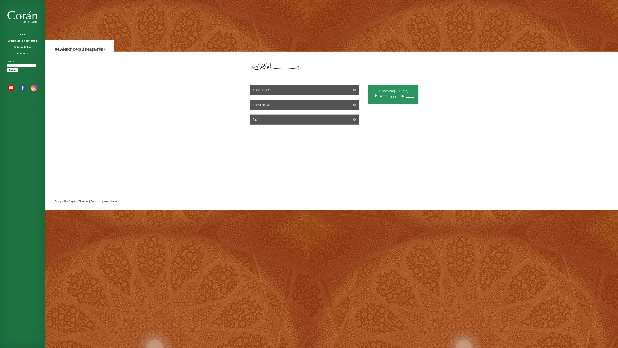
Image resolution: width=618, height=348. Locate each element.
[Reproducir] (375, 95)
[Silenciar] (402, 96)
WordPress (110, 201)
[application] (393, 96)
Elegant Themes (78, 201)
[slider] (410, 97)
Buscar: (10, 61)
